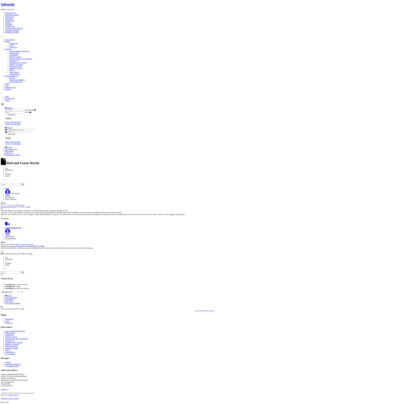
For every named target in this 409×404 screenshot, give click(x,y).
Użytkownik (29, 110)
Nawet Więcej (14, 72)
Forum (7, 84)
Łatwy (11, 45)
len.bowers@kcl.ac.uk (13, 228)
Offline (7, 195)
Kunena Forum (209, 311)
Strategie (8, 49)
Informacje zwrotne (15, 68)
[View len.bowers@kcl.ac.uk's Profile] (7, 233)
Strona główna (10, 40)
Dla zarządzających (11, 76)
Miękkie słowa (14, 53)
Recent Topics (10, 98)
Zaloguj (8, 118)
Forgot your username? (13, 124)
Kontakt (8, 89)
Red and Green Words (8, 207)
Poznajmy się (13, 61)
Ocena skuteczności (16, 82)
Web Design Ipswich (13, 395)
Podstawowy (13, 43)
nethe (7, 188)
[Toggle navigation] (2, 93)
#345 (17, 205)
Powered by (199, 311)
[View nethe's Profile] (7, 193)
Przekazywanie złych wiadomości (20, 59)
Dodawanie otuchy (15, 66)
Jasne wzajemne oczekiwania (19, 51)
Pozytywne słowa (15, 57)
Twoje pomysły (14, 74)
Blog (6, 85)
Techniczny (13, 47)
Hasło (27, 112)
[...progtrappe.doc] (6, 224)
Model (7, 41)
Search (7, 100)
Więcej (11, 70)
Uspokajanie (13, 55)
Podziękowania (10, 87)
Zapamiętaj (11, 114)
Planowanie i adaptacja (17, 80)
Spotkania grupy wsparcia (18, 63)
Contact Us (4, 389)
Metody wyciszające (16, 64)
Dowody (12, 78)
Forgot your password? (13, 122)
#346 (17, 244)
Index (7, 97)
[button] (8, 108)
